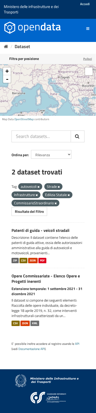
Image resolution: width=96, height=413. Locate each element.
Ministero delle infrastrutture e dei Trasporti (31, 9)
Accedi (85, 3)
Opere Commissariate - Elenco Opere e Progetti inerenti (46, 278)
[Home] (6, 46)
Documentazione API (31, 349)
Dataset (22, 46)
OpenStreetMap (24, 119)
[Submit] (77, 136)
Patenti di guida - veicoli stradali (40, 230)
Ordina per (20, 154)
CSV (23, 260)
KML (34, 323)
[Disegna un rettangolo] (89, 71)
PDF (42, 260)
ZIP (15, 260)
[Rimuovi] (38, 187)
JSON (33, 260)
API (77, 343)
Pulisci (87, 58)
